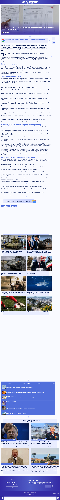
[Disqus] (26, 333)
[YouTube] (13, 484)
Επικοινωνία (33, 492)
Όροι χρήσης (26, 492)
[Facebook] (7, 484)
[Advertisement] (26, 222)
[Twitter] (10, 484)
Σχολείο (7, 206)
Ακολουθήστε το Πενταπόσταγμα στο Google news (18, 201)
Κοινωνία (4, 25)
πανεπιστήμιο (14, 206)
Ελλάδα (3, 206)
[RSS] (16, 484)
